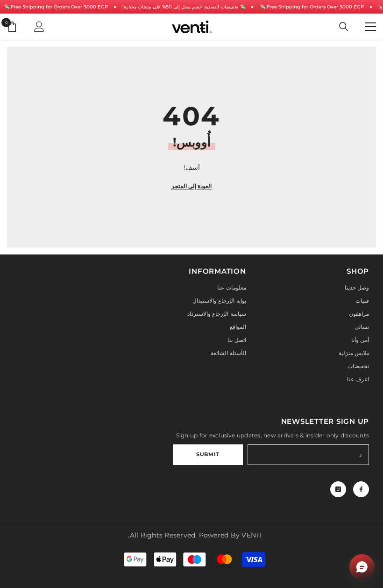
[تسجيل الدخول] (39, 27)
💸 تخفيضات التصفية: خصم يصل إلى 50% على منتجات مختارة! (183, 7)
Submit (207, 454)
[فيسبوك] (361, 489)
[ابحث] (343, 26)
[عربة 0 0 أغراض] (12, 27)
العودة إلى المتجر (191, 185)
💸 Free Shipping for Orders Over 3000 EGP (56, 7)
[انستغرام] (338, 489)
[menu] (370, 26)
